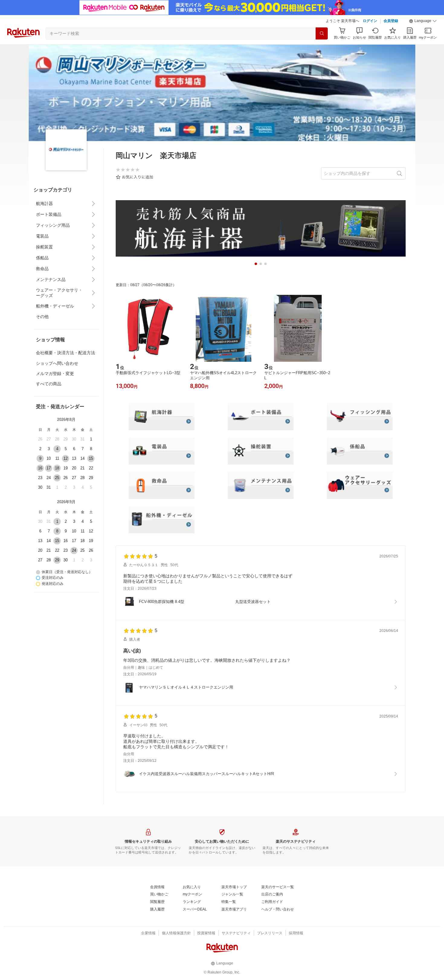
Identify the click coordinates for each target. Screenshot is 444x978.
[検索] (322, 33)
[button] (423, 21)
